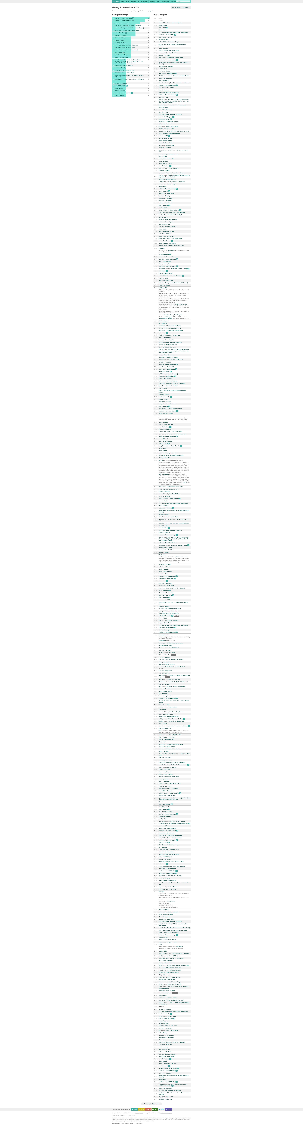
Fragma (161, 623)
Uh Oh (167, 119)
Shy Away (171, 222)
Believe (164, 709)
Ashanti (168, 145)
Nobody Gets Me (166, 615)
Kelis (170, 735)
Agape (169, 975)
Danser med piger (130, 70)
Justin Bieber (118, 83)
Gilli (116, 72)
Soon (116, 52)
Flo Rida (161, 652)
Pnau (160, 434)
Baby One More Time (172, 716)
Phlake (160, 186)
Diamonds (167, 491)
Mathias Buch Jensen (182, 557)
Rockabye (186, 83)
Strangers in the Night (172, 386)
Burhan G (168, 374)
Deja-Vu (170, 163)
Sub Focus (161, 776)
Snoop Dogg (164, 212)
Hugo (174, 184)
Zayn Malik (161, 494)
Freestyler (170, 791)
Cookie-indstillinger (138, 1123)
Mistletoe (124, 83)
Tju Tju (185, 482)
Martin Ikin (161, 990)
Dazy (167, 87)
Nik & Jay (161, 657)
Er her (170, 547)
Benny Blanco (172, 212)
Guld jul (123, 42)
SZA (160, 615)
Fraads (160, 569)
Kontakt (131, 1123)
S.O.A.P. (126, 79)
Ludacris (169, 886)
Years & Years (167, 932)
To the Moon (168, 200)
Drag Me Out (167, 781)
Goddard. (166, 210)
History (173, 746)
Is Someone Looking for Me (181, 965)
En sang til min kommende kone (171, 133)
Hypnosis (170, 774)
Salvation (165, 528)
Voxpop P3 (161, 891)
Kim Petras (168, 60)
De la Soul (170, 984)
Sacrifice (168, 1073)
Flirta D (171, 1002)
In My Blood (171, 1037)
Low (173, 652)
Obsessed (138, 25)
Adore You (169, 1044)
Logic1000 (161, 739)
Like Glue (167, 673)
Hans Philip (161, 110)
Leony (160, 25)
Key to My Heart (171, 795)
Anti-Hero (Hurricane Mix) (174, 970)
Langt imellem (167, 261)
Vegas (122, 40)
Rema (116, 50)
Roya (116, 33)
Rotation (173, 1)
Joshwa (167, 990)
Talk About (178, 749)
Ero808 (165, 774)
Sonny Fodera (172, 753)
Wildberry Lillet (126, 93)
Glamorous (175, 886)
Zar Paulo (161, 328)
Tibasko (161, 951)
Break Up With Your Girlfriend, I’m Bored (178, 131)
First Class (169, 508)
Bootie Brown (178, 986)
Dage (122, 1)
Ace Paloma (170, 965)
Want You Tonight (176, 982)
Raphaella (183, 753)
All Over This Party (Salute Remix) (175, 1000)
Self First (167, 224)
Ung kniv (170, 593)
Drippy (165, 207)
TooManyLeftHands (163, 958)
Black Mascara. (167, 241)
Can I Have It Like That (182, 726)
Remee (135, 79)
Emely (160, 243)
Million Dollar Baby (169, 355)
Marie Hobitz (171, 250)
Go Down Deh (181, 686)
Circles (168, 71)
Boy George (134, 60)
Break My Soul (168, 138)
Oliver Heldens (162, 788)
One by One (168, 786)
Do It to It (174, 767)
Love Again (167, 630)
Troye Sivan (169, 434)
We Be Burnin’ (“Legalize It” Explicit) (175, 666)
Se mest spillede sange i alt (166, 1113)
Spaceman (164, 323)
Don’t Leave (171, 550)
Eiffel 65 (175, 924)
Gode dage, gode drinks (169, 347)
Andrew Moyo (162, 640)
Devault (160, 982)
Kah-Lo (160, 781)
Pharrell (161, 726)
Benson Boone (162, 236)
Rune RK (168, 659)
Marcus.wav (162, 179)
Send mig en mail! (139, 1113)
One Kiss (174, 53)
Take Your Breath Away (170, 828)
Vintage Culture (162, 975)
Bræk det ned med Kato (165, 728)
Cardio (173, 266)
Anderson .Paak (168, 700)
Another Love (168, 1099)
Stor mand (179, 875)
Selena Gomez (122, 50)
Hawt (165, 951)
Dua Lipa (168, 53)
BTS (160, 212)
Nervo (160, 965)
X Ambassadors (179, 602)
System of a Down (163, 413)
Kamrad (161, 90)
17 (162, 802)
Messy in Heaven (174, 210)
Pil (159, 453)
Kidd (174, 275)
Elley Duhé (170, 602)
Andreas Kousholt (167, 315)
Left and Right (176, 335)
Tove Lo (161, 344)
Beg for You (181, 181)
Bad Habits (169, 1052)
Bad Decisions (181, 212)
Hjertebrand (169, 110)
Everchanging (167, 337)
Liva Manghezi (178, 315)
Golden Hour (121, 85)
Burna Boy (161, 359)
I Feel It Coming (180, 821)
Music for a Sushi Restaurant (130, 45)
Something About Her (127, 65)
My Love (166, 1023)
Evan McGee (162, 967)
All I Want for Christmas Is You (131, 30)
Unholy (174, 60)
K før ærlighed (172, 868)
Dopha (160, 254)
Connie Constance (175, 1093)
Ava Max (165, 143)
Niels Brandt (174, 268)
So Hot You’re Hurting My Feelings (178, 823)
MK (159, 802)
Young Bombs (162, 795)
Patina (116, 95)
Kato (160, 730)
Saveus (123, 72)
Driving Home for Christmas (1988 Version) (132, 28)
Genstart (121, 95)
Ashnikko (161, 721)
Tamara (161, 50)
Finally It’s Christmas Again (175, 215)
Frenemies (166, 254)
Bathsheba (117, 65)
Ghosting (123, 68)
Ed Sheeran (172, 359)
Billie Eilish (161, 203)
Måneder (133, 1)
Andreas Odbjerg (163, 42)
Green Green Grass (171, 404)
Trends (116, 1)
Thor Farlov (162, 1035)
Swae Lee (168, 357)
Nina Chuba (118, 93)
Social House (170, 325)
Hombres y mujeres (172, 997)
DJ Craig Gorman (170, 749)
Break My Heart (168, 1018)
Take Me (172, 990)
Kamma (161, 117)
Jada (160, 271)
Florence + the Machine (165, 1063)
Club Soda (161, 786)
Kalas (160, 944)
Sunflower (175, 357)
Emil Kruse (117, 18)
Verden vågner (130, 72)
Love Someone (171, 833)
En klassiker (167, 655)
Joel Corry (161, 746)
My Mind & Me (171, 73)
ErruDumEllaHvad (167, 273)
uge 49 (151, 11)
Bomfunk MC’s (162, 791)
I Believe (166, 90)
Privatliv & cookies (125, 1123)
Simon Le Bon (122, 61)
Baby (172, 145)
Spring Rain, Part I (168, 696)
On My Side (170, 578)
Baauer (160, 772)
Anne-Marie (179, 83)
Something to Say (167, 811)
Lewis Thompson (163, 953)
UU (133, 18)
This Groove (175, 788)
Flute (170, 760)
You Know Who (162, 215)
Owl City (161, 719)
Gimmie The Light (170, 664)
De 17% (161, 460)
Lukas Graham (162, 105)
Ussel (160, 133)
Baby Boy (177, 679)
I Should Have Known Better (171, 50)
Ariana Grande (118, 23)
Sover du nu (122, 37)
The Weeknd (162, 66)
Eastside (177, 446)
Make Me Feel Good (175, 783)
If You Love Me (179, 958)
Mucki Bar (169, 198)
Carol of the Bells (169, 963)
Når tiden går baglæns (177, 659)
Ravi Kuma (161, 266)
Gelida (160, 977)
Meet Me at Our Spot (171, 1068)
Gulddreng (117, 42)
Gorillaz (160, 984)
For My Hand (179, 359)
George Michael (185, 99)
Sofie (160, 474)
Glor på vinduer (180, 712)
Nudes (164, 271)
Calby (160, 388)
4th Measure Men (163, 753)
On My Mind (172, 737)
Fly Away (168, 401)
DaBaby (170, 175)
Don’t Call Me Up (167, 595)
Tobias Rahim (162, 198)
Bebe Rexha (169, 924)
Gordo (160, 997)
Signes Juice (166, 917)
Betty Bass (161, 224)
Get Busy (167, 684)
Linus (169, 982)
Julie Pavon (117, 20)
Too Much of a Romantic (169, 243)
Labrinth (117, 90)
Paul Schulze (162, 956)
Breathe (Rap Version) (182, 682)
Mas (167, 1035)
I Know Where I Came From (173, 967)
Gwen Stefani (171, 726)
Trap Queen (168, 650)
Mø (159, 323)
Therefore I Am (169, 203)
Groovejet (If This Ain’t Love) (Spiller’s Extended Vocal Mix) (174, 798)
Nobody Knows (176, 977)
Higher (167, 371)
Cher (160, 709)
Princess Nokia (172, 721)
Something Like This (168, 231)
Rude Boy (169, 960)
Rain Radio (161, 749)
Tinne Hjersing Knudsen (180, 304)
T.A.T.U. (161, 707)
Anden (160, 124)
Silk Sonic (161, 700)
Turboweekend (162, 578)
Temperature (168, 670)
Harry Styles (118, 45)
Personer (152, 1)
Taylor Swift (117, 55)
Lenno (169, 788)
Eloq (163, 76)
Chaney (161, 769)
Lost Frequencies (163, 602)
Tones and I (162, 401)
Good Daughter (168, 117)
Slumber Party (180, 721)
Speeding (165, 48)
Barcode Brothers (163, 760)
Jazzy (167, 783)
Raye (160, 168)
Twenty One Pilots (163, 222)
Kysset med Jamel (167, 645)
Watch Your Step (177, 735)
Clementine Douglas (177, 953)
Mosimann (161, 963)
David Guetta (162, 924)
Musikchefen (162, 555)
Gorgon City (162, 1002)
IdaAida (160, 655)
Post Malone (162, 71)
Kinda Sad (121, 33)
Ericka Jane (162, 386)
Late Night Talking (171, 889)
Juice (116, 79)
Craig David (162, 704)
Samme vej (175, 374)
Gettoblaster (162, 972)
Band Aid (117, 60)
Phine (164, 186)
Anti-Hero (124, 55)
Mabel (160, 595)
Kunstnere (144, 1)
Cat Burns (117, 68)
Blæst (116, 37)
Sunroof (172, 87)
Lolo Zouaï (161, 219)
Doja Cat (117, 40)
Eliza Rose (130, 75)
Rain (167, 39)
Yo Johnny (168, 266)
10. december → (185, 7)
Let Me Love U (167, 772)
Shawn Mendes (162, 1037)
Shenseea (124, 25)
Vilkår (118, 1123)
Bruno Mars (176, 700)
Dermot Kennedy (163, 914)
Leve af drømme (167, 140)
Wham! (116, 57)
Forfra (165, 156)
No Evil (174, 939)
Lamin (160, 191)
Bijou (160, 960)
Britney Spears (162, 716)
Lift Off (122, 90)
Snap (166, 278)
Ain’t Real (166, 751)
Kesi (166, 547)
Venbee (160, 210)
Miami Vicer (165, 693)
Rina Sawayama (173, 181)
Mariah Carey (118, 30)
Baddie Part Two (169, 739)
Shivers (168, 566)
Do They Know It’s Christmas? (127, 63)
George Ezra (162, 404)
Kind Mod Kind (162, 128)
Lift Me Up (167, 285)
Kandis (160, 714)
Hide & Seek (123, 35)
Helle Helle (180, 946)
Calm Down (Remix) (133, 50)
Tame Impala (171, 986)
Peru (175, 942)
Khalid (116, 88)
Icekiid (160, 207)
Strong (164, 995)
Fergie (160, 886)
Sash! (160, 723)
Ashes (120, 52)
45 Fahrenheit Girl (173, 611)
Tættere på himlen (163, 635)
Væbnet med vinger (126, 18)
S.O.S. (164, 229)
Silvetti (160, 696)
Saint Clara (161, 112)
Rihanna (161, 285)
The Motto (171, 143)
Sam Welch (169, 956)
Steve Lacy (161, 600)
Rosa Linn (161, 278)
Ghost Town (170, 236)
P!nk (116, 47)
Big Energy (165, 107)
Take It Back (171, 158)
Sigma (160, 691)
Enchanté (186, 953)
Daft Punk (172, 821)
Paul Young (127, 60)
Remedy (165, 25)
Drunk (166, 97)
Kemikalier (179, 275)
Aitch (160, 145)
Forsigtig (165, 569)
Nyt (158, 1)
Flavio (160, 48)
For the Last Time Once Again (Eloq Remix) (177, 76)
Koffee (160, 1033)
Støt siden (114, 1123)
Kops (160, 528)
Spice (160, 686)
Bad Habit (168, 600)
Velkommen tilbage (173, 42)
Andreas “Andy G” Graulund (123, 1113)
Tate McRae (162, 119)
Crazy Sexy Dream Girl (171, 219)
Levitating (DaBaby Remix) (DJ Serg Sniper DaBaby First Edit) (174, 176)
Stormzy (117, 35)
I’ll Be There (176, 956)
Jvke (116, 85)
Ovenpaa (171, 1035)
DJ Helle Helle (162, 970)
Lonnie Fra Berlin (168, 714)
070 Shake (169, 168)
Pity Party (165, 439)
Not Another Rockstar (172, 121)
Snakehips (161, 550)
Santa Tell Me (127, 23)
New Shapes (168, 1085)
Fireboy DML (169, 942)
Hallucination (175, 932)
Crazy (166, 112)
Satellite (121, 88)
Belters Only (162, 783)
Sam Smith (161, 60)
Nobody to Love (167, 691)
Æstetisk (165, 191)
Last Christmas (124, 57)
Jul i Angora (174, 257)
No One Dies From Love (170, 344)
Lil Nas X (161, 44)
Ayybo (160, 774)
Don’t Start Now (168, 424)
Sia (170, 494)
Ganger (160, 184)
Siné (160, 76)
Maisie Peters (162, 121)
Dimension (168, 776)
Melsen (160, 751)
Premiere (176, 615)
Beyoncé (161, 138)
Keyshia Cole (172, 675)
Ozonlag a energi (182, 268)
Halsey (168, 446)
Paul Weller (183, 101)
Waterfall (171, 340)
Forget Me (169, 37)
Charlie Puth (131, 25)
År (138, 1)
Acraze (160, 767)
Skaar (160, 231)
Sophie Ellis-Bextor (171, 798)
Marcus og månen (171, 179)
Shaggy (175, 686)
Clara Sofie (161, 659)
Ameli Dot (161, 97)
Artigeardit (161, 547)
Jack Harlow (162, 508)
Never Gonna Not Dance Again (126, 47)
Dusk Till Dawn (176, 494)
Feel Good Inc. (178, 984)
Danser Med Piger (119, 70)
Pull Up (165, 1033)
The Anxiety (162, 1068)
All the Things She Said (170, 707)
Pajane (164, 960)
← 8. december (176, 7)
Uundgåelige (165, 1)
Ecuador (165, 723)
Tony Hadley (133, 61)
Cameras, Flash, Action (172, 972)
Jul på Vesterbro (167, 124)
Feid (164, 997)
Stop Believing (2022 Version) (173, 328)
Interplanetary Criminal (120, 75)
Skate (182, 861)
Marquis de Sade (170, 712)
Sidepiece (165, 737)
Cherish (169, 767)
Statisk (160, 140)
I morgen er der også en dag (176, 245)
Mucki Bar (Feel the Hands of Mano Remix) (178, 928)
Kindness (164, 847)
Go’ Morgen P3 (163, 288)
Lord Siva (168, 648)
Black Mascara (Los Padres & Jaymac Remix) (175, 930)
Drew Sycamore (163, 158)
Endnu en (167, 657)
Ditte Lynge (169, 317)
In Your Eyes (169, 66)
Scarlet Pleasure (163, 163)
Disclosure (161, 340)
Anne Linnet (162, 712)
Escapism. (175, 168)
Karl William (162, 374)
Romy (160, 995)
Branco (160, 939)
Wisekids (172, 958)
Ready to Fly (175, 776)
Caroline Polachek (163, 823)
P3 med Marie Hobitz (164, 807)
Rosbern (161, 993)
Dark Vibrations (168, 856)
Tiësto (160, 143)
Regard (160, 932)
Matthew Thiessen (172, 719)
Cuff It (166, 217)
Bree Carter (162, 371)
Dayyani (170, 184)
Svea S (160, 156)
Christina (120, 79)
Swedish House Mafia (164, 1093)
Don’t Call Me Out (126, 20)
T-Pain (169, 652)
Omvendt (173, 453)
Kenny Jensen (171, 901)
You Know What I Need (180, 434)
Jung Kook (168, 335)
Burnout (165, 388)
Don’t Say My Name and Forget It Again (173, 455)
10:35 (171, 280)
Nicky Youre (162, 87)
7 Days (167, 704)
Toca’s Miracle (168, 623)
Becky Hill (167, 746)
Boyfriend (177, 325)
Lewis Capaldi (162, 37)
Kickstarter (162, 248)
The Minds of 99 (163, 593)
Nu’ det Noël (175, 648)
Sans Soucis (162, 1000)
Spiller (160, 798)
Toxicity (171, 413)
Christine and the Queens (175, 1084)
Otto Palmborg (167, 977)
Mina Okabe (162, 39)
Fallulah (161, 1023)
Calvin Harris (118, 25)
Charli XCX (161, 181)
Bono (138, 61)
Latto (160, 107)
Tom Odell (161, 1099)
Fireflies (180, 719)
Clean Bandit (162, 83)
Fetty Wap (161, 650)
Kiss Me (170, 914)
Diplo (160, 737)
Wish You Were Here (180, 105)
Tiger (166, 525)
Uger (127, 1)
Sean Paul (172, 83)
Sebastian (166, 474)
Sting (128, 61)
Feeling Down (168, 993)
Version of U (170, 128)
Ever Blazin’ (168, 689)
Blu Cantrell (161, 682)
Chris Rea (117, 28)
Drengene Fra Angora (164, 257)
